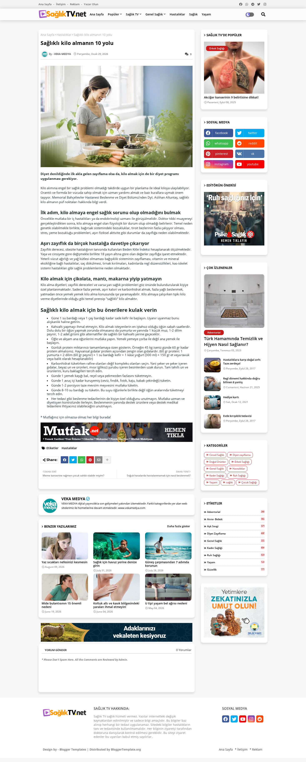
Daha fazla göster (178, 526)
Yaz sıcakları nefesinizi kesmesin (64, 562)
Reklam (75, 4)
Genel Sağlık (154, 14)
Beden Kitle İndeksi (136, 249)
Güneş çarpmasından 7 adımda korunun (167, 563)
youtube (253, 164)
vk (252, 154)
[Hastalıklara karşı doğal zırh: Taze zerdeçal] (212, 365)
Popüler (113, 14)
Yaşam (206, 14)
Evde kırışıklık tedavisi (237, 416)
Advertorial (235, 512)
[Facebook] (64, 459)
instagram (221, 164)
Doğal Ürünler (217, 462)
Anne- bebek (235, 519)
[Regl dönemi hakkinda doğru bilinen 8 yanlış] (212, 384)
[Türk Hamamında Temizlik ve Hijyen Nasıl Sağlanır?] (234, 301)
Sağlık (193, 14)
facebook (221, 133)
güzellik (235, 569)
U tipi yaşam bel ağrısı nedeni (166, 603)
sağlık (229, 482)
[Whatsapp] (81, 459)
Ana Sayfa (45, 4)
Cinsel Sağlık (216, 455)
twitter (252, 133)
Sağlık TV (132, 14)
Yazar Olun (91, 4)
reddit (253, 143)
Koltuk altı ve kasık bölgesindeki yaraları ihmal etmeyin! (116, 605)
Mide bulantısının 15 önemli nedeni (61, 605)
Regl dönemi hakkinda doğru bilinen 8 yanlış (241, 380)
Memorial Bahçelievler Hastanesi (75, 197)
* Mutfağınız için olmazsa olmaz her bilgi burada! (76, 417)
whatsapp (221, 143)
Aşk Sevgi (235, 526)
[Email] (98, 459)
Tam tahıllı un (174, 367)
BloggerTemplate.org (126, 749)
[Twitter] (73, 459)
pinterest (221, 154)
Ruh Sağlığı (239, 475)
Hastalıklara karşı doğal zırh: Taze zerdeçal (242, 361)
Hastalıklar (177, 14)
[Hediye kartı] (212, 402)
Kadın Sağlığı (216, 475)
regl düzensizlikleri (157, 263)
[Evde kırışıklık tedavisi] (212, 421)
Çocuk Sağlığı (249, 482)
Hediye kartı (231, 397)
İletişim (61, 4)
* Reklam (256, 749)
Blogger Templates (73, 749)
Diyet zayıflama (242, 455)
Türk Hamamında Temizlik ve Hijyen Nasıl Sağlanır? (233, 341)
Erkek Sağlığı (242, 462)
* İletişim (241, 749)
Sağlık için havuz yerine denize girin (115, 563)
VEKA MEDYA (73, 498)
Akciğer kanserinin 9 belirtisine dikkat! (231, 97)
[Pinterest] (90, 459)
